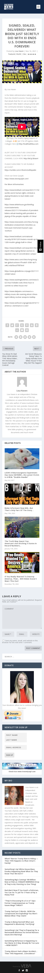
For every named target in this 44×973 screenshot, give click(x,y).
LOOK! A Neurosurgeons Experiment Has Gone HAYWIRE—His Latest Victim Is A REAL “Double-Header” (22, 475)
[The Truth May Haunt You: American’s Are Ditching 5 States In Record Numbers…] (22, 527)
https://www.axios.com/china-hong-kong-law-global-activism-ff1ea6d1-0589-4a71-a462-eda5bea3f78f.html (21, 262)
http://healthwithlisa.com (28, 144)
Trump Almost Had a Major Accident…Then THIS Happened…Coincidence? (21, 952)
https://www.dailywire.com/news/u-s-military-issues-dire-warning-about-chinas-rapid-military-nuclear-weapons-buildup (21, 294)
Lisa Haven (19, 51)
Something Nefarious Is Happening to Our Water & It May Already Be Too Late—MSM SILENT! (22, 943)
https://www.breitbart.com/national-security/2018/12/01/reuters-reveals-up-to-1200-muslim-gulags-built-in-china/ (21, 239)
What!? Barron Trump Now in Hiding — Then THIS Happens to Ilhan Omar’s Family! (21, 860)
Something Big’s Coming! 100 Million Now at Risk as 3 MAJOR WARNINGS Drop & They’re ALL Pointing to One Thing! (22, 881)
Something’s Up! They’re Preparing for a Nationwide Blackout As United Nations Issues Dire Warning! (22, 932)
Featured (11, 54)
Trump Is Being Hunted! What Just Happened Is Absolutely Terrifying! (19, 923)
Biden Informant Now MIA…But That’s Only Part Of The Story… (19, 509)
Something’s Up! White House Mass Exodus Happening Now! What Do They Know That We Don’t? (21, 871)
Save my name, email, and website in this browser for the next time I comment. (20, 641)
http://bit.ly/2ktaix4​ (31, 158)
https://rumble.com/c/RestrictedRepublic (20, 170)
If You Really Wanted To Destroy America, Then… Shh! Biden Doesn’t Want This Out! (21, 578)
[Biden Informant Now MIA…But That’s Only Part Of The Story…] (22, 494)
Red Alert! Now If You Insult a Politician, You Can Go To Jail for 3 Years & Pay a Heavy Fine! (22, 892)
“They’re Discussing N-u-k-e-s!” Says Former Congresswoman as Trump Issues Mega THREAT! (20, 903)
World (18, 54)
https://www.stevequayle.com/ (17, 178)
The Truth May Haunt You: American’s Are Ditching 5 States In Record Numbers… (21, 543)
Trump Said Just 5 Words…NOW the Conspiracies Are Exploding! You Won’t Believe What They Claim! (21, 913)
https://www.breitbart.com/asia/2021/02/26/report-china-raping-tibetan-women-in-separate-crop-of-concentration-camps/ (22, 251)
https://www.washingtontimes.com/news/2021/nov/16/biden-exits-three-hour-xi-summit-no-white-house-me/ (21, 283)
